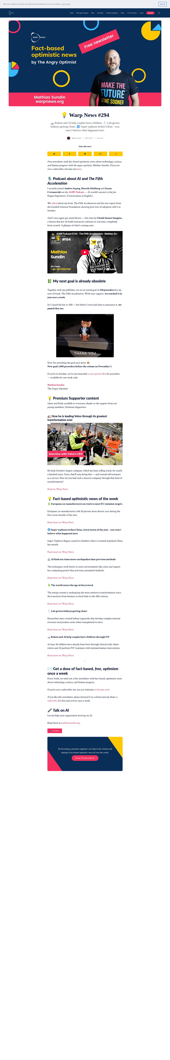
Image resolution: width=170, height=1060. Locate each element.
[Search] (159, 12)
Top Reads (100, 13)
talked (54, 203)
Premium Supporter (112, 13)
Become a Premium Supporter (85, 758)
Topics (123, 13)
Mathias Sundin (76, 138)
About (72, 13)
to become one (101, 689)
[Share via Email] (100, 154)
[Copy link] (116, 154)
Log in (142, 13)
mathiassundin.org (70, 723)
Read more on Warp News (60, 522)
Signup (150, 13)
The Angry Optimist (82, 13)
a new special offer (97, 374)
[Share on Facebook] (69, 154)
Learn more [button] (65, 4)
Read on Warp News (57, 489)
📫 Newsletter (54, 731)
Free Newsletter (132, 13)
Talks (92, 13)
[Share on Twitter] (54, 154)
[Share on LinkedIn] (85, 154)
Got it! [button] (162, 4)
